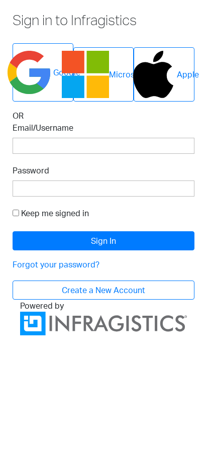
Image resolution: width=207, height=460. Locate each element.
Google (63, 72)
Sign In (103, 241)
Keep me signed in (55, 213)
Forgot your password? (56, 264)
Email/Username (43, 128)
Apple (185, 74)
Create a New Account (103, 290)
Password (31, 170)
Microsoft (121, 74)
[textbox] (103, 145)
